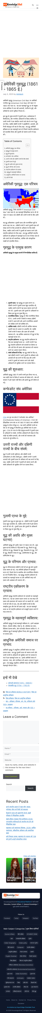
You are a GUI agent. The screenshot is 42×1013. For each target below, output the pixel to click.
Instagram (25, 918)
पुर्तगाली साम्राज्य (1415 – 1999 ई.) (20, 683)
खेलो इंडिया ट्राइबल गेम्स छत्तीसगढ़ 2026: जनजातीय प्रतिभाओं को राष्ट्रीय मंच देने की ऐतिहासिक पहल (19, 821)
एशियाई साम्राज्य (17, 991)
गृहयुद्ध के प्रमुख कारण (12, 151)
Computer (20, 947)
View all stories (29, 856)
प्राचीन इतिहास (30, 947)
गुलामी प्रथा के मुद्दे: (11, 162)
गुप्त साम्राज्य (34, 987)
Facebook (7, 918)
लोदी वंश (27, 991)
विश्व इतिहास (10, 698)
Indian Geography (10, 943)
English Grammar (11, 956)
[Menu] (37, 5)
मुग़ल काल (9, 973)
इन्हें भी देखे (10, 177)
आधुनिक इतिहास (13, 952)
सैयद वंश (26, 987)
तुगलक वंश (6, 987)
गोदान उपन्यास (23, 952)
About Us (14, 1000)
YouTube (35, 918)
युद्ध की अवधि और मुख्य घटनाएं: (14, 164)
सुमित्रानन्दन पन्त (10, 982)
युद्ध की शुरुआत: (10, 154)
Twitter (16, 918)
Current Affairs (9, 934)
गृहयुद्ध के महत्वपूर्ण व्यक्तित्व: (14, 172)
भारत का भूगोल (34, 943)
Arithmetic (20, 978)
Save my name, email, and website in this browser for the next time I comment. (20, 767)
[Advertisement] (21, 35)
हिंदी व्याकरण (11, 947)
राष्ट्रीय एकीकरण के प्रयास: (13, 170)
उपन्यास (8, 991)
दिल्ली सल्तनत (32, 956)
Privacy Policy (31, 1000)
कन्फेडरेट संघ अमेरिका (12, 156)
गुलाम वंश (32, 973)
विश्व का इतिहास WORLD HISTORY (18, 692)
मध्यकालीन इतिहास (20, 938)
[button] (33, 5)
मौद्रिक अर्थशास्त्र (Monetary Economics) (21, 965)
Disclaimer (21, 1003)
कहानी (31, 952)
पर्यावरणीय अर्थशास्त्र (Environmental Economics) (21, 969)
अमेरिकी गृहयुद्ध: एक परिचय (13, 148)
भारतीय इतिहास (16, 987)
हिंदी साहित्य (20, 934)
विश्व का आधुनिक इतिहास (23, 698)
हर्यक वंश (25, 982)
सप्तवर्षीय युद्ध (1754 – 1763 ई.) (19, 686)
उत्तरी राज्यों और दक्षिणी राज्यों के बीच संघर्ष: (17, 159)
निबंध (18, 982)
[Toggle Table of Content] (26, 145)
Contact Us (22, 1000)
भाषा (12, 938)
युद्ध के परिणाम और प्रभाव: (13, 167)
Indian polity (23, 943)
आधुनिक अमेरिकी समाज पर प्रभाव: (15, 175)
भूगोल (30, 938)
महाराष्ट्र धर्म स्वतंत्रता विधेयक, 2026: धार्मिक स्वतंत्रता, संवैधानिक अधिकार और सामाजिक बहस (21, 830)
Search (9, 784)
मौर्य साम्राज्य (10, 978)
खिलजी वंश (33, 982)
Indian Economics (21, 973)
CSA (5, 417)
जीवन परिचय (23, 956)
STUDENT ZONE (32, 934)
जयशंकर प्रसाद (31, 978)
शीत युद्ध (34, 991)
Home (8, 1000)
